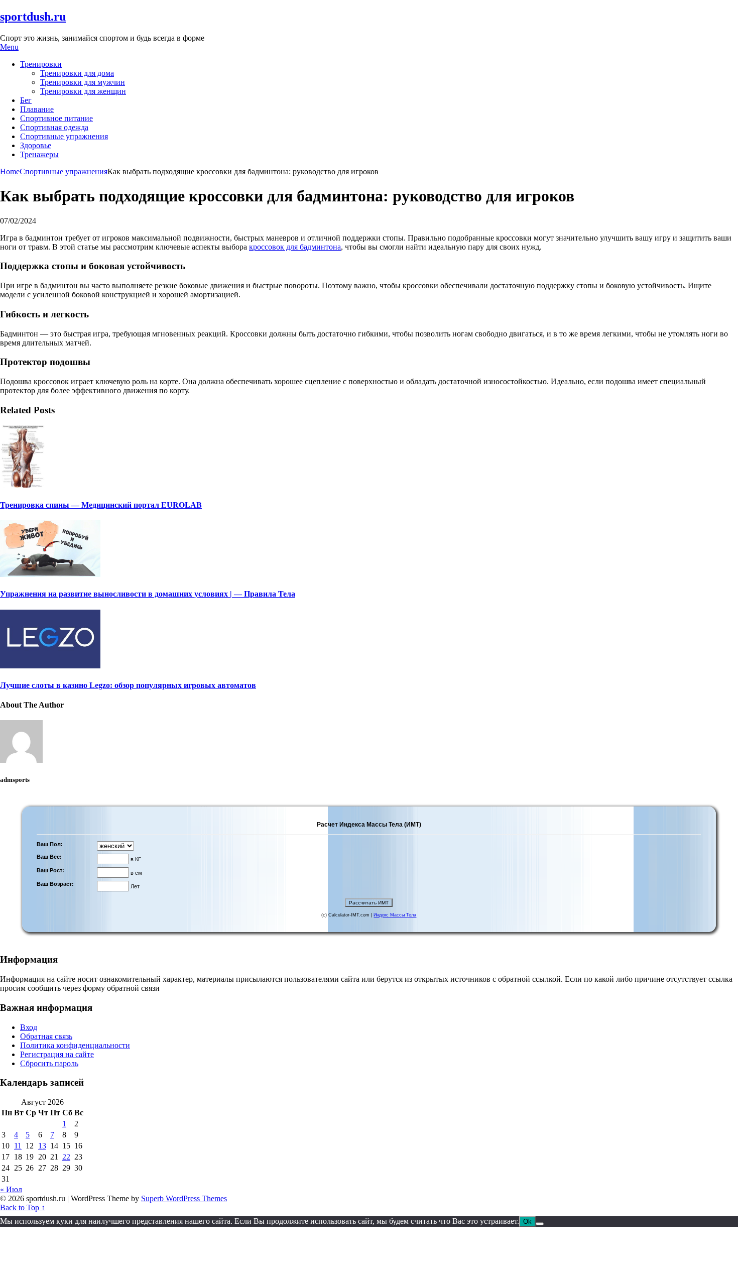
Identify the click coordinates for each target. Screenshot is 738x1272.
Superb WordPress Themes (184, 1198)
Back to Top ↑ (22, 1207)
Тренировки (41, 64)
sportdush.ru (33, 16)
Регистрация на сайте (57, 1054)
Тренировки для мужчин (82, 82)
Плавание (37, 109)
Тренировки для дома (77, 73)
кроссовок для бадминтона (295, 247)
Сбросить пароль (49, 1063)
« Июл (11, 1189)
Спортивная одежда (54, 127)
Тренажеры (39, 154)
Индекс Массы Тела (395, 914)
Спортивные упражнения (64, 136)
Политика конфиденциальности (75, 1045)
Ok (527, 1221)
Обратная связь (46, 1036)
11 (18, 1145)
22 (66, 1156)
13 (42, 1145)
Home (10, 171)
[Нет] (540, 1223)
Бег (26, 100)
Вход (28, 1027)
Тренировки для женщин (83, 91)
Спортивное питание (56, 118)
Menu (9, 47)
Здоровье (35, 145)
